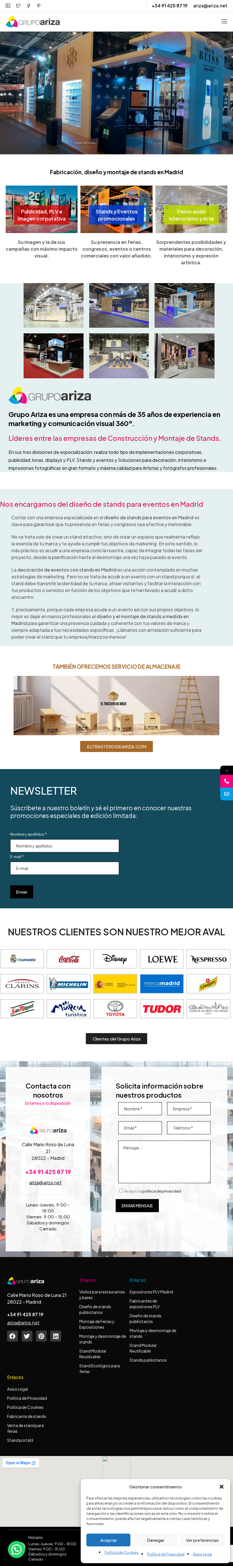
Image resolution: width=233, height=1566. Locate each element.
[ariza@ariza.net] (226, 794)
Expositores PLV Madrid (151, 1291)
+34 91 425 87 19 (170, 6)
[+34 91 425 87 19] (226, 781)
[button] (221, 1487)
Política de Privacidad (165, 1554)
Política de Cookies (122, 1552)
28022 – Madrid (48, 1158)
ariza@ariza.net (210, 6)
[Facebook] (12, 1336)
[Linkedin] (55, 1336)
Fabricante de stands (27, 1416)
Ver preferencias (202, 1540)
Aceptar (108, 1540)
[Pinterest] (41, 1336)
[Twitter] (27, 1336)
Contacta (26, 138)
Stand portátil (20, 1440)
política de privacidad (161, 1191)
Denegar (155, 1540)
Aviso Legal (202, 1554)
